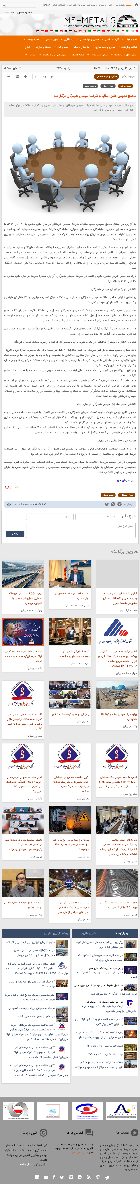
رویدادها (91, 5)
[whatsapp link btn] (80, 1177)
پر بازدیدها (121, 933)
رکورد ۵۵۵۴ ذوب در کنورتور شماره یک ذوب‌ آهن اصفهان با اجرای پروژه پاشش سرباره (99, 1035)
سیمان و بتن (125, 86)
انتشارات (73, 5)
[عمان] (75, 30)
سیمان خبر (123, 480)
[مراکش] (103, 30)
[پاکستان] (117, 30)
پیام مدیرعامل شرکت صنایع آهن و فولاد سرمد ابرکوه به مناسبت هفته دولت (23, 656)
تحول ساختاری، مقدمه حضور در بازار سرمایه (72, 596)
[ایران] (113, 30)
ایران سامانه (25, 1164)
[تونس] (61, 30)
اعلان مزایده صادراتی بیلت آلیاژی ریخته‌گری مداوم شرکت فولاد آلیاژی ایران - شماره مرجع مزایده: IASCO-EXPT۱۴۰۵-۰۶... (117, 658)
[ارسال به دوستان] (44, 77)
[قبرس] (132, 30)
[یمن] (42, 30)
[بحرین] (136, 30)
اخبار (110, 5)
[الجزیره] (127, 30)
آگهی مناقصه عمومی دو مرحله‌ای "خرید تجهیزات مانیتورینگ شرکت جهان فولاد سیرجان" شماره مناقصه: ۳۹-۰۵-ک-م (40, 1052)
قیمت (128, 5)
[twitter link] (107, 505)
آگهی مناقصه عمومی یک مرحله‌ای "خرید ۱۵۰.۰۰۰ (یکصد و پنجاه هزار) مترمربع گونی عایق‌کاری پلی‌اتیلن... (118, 782)
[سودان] (80, 30)
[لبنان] (108, 30)
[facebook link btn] (54, 1177)
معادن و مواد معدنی (106, 76)
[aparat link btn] (98, 1177)
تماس (54, 5)
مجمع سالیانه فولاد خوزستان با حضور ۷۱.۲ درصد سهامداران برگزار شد (100, 958)
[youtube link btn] (46, 1178)
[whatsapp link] (113, 505)
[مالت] (84, 30)
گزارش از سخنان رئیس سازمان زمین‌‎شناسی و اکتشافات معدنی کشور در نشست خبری (120, 598)
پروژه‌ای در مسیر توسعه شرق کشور (71, 714)
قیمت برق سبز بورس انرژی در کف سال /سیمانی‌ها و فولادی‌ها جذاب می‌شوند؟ (71, 845)
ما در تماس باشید (79, 1153)
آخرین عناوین (89, 933)
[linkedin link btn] (37, 1177)
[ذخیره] (52, 77)
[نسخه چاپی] (36, 77)
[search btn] (4, 5)
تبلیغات (61, 5)
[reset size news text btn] (17, 77)
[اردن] (70, 30)
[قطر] (65, 30)
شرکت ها (120, 5)
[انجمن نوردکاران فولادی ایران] (121, 1111)
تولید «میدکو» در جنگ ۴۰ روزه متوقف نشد (113, 994)
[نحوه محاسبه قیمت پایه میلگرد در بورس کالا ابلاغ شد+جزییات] (117, 883)
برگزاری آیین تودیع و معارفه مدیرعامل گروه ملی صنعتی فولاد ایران (99, 944)
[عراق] (94, 30)
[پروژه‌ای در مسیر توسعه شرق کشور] (70, 695)
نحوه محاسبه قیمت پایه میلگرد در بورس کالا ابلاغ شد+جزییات (118, 905)
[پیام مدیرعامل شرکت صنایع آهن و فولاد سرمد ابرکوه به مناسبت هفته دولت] (23, 632)
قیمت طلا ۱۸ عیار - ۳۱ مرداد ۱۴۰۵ (105, 1054)
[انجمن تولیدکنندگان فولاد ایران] (52, 1111)
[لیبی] (89, 30)
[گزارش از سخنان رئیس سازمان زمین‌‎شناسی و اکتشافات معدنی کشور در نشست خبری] (117, 574)
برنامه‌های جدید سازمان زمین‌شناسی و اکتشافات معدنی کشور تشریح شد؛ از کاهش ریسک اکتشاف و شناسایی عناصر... (118, 847)
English (46, 5)
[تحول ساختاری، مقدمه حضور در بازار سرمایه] (70, 574)
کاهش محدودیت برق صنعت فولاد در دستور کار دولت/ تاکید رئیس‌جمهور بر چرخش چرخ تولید (23, 845)
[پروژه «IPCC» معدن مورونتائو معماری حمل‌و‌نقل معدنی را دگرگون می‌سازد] (23, 574)
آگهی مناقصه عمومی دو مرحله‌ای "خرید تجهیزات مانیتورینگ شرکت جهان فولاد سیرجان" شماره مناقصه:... (71, 784)
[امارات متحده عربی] (37, 30)
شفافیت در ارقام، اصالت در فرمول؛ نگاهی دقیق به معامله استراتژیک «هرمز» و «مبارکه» (99, 1065)
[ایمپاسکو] (18, 1111)
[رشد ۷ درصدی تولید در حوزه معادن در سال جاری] (23, 883)
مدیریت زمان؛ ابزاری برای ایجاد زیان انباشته (30, 942)
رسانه (101, 5)
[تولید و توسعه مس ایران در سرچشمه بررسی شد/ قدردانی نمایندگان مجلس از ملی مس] (70, 883)
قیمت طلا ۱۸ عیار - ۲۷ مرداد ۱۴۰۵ (105, 1046)
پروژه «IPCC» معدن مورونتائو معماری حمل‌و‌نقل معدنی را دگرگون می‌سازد (25, 598)
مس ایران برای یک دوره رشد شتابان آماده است (107, 975)
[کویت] (99, 30)
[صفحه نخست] (136, 4)
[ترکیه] (46, 30)
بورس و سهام (90, 86)
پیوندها (81, 5)
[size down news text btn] (8, 77)
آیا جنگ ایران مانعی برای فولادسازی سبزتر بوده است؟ (74, 654)
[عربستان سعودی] (56, 30)
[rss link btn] (89, 1177)
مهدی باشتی (108, 495)
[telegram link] (119, 505)
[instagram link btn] (71, 1177)
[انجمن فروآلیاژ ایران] (87, 1111)
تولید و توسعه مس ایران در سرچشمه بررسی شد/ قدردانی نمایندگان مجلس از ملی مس (74, 907)
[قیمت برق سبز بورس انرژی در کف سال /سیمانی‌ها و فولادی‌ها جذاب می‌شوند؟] (70, 820)
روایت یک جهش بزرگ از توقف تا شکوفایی (119, 716)
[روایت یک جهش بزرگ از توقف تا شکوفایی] (117, 695)
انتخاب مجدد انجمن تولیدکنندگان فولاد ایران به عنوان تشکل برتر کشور (98, 1022)
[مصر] (122, 30)
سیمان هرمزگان (126, 495)
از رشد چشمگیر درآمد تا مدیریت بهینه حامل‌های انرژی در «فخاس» (109, 1008)
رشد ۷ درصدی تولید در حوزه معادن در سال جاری (23, 905)
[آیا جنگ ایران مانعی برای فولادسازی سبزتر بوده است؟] (70, 632)
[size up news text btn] (25, 77)
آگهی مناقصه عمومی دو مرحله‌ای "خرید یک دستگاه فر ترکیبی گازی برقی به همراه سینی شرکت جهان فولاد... (24, 721)
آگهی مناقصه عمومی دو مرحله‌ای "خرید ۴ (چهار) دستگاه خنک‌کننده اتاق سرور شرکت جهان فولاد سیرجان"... (23, 784)
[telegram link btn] (107, 1178)
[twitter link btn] (62, 1178)
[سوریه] (51, 30)
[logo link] (101, 23)
